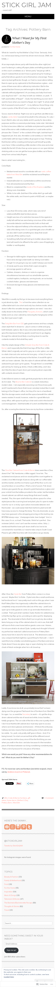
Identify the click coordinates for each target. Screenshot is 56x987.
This (20, 302)
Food (6, 884)
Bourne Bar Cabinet (23, 382)
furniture (23, 798)
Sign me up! (11, 950)
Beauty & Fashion (11, 877)
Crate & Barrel (14, 798)
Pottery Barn (7, 803)
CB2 (5, 798)
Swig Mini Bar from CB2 (14, 323)
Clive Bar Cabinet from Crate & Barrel (20, 470)
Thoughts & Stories (11, 906)
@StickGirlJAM (13, 841)
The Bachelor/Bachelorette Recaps (18, 903)
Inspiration (8, 892)
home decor (12, 800)
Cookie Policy (9, 977)
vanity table (12, 117)
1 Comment (49, 798)
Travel (6, 910)
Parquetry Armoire (35, 312)
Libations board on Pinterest (18, 772)
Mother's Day (22, 800)
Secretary (26, 714)
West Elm (16, 803)
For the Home (15, 47)
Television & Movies (12, 899)
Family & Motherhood (12, 880)
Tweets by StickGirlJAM (13, 846)
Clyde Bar (18, 594)
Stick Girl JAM (26, 5)
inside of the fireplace (35, 187)
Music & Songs (10, 895)
